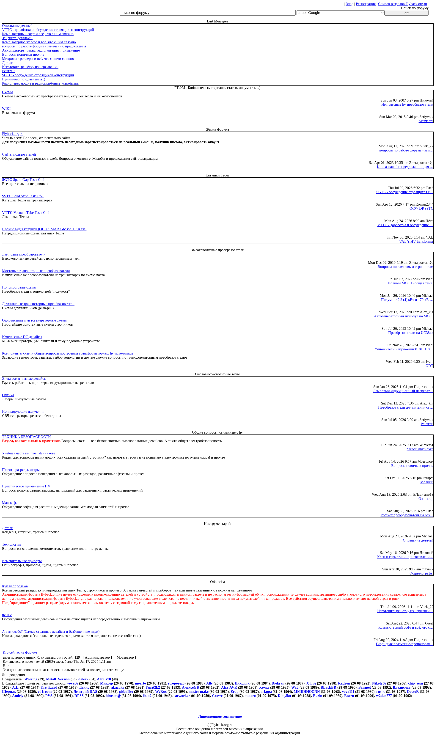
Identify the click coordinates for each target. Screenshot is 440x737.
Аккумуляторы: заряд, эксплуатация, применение (41, 50)
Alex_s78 (104, 679)
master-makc (199, 691)
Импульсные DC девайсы (22, 337)
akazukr (117, 687)
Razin (317, 696)
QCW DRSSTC (421, 208)
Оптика (8, 395)
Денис (84, 687)
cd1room (45, 691)
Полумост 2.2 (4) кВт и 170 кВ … (407, 300)
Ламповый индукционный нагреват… (403, 391)
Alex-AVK (229, 687)
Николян (242, 683)
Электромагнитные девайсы (24, 378)
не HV (7, 615)
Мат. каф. (9, 503)
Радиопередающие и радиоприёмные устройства (40, 83)
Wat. (295, 687)
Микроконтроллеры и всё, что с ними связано (38, 58)
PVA (48, 696)
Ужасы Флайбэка (420, 449)
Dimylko (284, 696)
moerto (140, 683)
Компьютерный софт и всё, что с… (405, 627)
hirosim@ (113, 696)
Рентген (8, 71)
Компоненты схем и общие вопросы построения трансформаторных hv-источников (67, 353)
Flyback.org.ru (12, 134)
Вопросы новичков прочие (23, 54)
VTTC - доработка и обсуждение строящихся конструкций (48, 30)
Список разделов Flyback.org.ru (402, 4)
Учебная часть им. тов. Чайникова (28, 453)
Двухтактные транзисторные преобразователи (38, 304)
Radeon (344, 683)
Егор (235, 691)
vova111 (348, 691)
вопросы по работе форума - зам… (406, 150)
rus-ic (380, 691)
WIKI (6, 108)
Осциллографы (421, 573)
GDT (429, 366)
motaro (250, 696)
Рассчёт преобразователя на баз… (407, 515)
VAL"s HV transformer (416, 241)
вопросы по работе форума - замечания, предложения (44, 46)
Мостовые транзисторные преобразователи (36, 271)
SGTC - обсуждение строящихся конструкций (38, 75)
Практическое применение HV (26, 486)
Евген (349, 696)
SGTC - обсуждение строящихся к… (404, 192)
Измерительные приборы (22, 561)
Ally (209, 683)
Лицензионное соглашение (220, 716)
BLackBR (328, 687)
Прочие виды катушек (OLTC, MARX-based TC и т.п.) (44, 229)
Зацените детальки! (17, 38)
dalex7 (83, 679)
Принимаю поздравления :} (24, 79)
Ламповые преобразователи (24, 254)
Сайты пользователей (19, 154)
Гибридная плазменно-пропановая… (404, 644)
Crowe (217, 696)
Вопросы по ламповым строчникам (405, 267)
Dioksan (278, 683)
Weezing (30, 679)
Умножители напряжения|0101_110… (403, 349)
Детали (7, 63)
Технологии (11, 544)
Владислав (402, 687)
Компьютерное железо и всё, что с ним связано (39, 42)
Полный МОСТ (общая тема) (410, 283)
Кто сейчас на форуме (20, 652)
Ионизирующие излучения (23, 411)
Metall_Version (58, 679)
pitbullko (126, 691)
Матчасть (426, 121)
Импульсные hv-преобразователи (407, 104)
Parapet (364, 687)
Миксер (106, 683)
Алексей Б (190, 687)
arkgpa (266, 691)
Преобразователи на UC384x (410, 333)
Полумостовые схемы (19, 287)
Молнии (426, 482)
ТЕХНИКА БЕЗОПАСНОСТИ (26, 437)
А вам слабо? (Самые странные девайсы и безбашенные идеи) (50, 631)
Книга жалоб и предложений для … (405, 167)
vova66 (72, 683)
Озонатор (425, 498)
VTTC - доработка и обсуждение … (405, 225)
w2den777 (384, 696)
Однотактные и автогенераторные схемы (34, 320)
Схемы (7, 92)
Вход (349, 4)
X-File (311, 683)
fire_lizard (49, 687)
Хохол (264, 687)
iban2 (147, 696)
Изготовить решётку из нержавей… (405, 611)
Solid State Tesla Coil (23, 196)
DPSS (79, 696)
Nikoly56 (379, 683)
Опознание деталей (17, 26)
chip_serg (415, 683)
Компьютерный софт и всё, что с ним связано (38, 34)
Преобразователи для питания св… (405, 407)
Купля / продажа (15, 586)
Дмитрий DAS (85, 691)
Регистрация (366, 4)
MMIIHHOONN (307, 691)
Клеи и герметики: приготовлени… (405, 557)
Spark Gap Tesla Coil (23, 180)
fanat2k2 (153, 687)
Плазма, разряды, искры (21, 470)
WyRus (161, 691)
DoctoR (413, 691)
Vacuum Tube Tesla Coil (25, 212)
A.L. (15, 687)
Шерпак (9, 691)
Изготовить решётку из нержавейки (30, 67)
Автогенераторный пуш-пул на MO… (403, 316)
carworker (181, 696)
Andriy (17, 696)
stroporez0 (176, 683)
